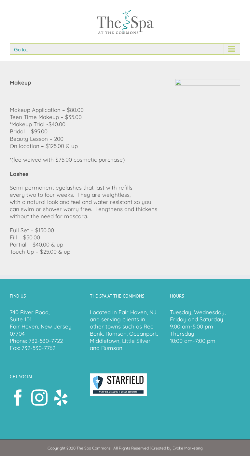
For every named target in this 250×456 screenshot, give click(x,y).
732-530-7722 (46, 340)
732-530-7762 (38, 347)
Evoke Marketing (187, 448)
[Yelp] (61, 397)
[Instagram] (39, 397)
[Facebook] (18, 397)
